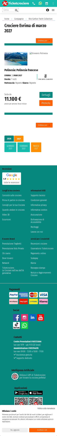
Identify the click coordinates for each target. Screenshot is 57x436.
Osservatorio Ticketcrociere (42, 248)
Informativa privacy (39, 205)
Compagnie (19, 19)
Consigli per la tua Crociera (13, 205)
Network (5, 263)
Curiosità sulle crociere (11, 195)
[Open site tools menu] (53, 3)
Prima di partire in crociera (13, 200)
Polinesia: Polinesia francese (21, 70)
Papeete (18, 83)
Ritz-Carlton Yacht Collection (40, 19)
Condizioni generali (39, 200)
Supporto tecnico (38, 195)
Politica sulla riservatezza (46, 408)
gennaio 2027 (10, 147)
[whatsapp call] (40, 3)
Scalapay (34, 258)
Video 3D (5, 214)
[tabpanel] (28, 147)
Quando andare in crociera (13, 210)
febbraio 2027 (24, 147)
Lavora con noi (37, 231)
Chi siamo (6, 253)
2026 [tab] (9, 138)
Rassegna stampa (38, 268)
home (6, 19)
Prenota (46, 103)
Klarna (33, 263)
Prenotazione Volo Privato (13, 248)
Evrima (7, 75)
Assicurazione (36, 214)
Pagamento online (38, 253)
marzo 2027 (36, 147)
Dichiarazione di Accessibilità (37, 220)
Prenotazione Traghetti (11, 243)
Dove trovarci (7, 258)
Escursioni (6, 219)
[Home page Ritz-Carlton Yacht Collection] (45, 76)
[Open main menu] (53, 10)
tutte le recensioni (11, 182)
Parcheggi (35, 227)
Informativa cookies (39, 210)
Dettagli (46, 95)
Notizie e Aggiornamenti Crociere (41, 274)
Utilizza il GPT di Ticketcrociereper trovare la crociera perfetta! (33, 376)
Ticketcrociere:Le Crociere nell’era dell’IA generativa (13, 270)
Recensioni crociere (39, 243)
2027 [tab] (19, 138)
